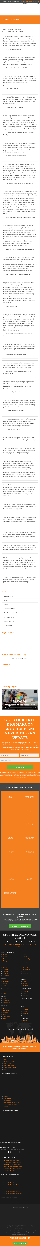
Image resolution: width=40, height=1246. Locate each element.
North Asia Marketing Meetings (12, 1185)
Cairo (4, 998)
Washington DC (27, 973)
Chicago (5, 961)
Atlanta (5, 955)
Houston (5, 971)
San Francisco (26, 969)
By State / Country (26, 941)
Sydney (24, 1025)
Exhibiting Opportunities (10, 1105)
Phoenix (25, 965)
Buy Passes (7, 1096)
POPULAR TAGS (8, 1158)
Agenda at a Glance (9, 1061)
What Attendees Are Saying (14, 654)
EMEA (4, 1014)
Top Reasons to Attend (11, 613)
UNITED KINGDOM (26, 998)
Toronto (25, 983)
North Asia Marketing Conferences (13, 1169)
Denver (5, 965)
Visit (4, 591)
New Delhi (25, 1009)
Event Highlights (9, 686)
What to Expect (8, 1063)
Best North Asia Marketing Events (13, 1164)
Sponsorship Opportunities (11, 1102)
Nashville (25, 957)
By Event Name (11, 941)
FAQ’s (5, 1069)
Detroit (5, 967)
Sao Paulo (25, 995)
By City (18, 941)
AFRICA (3, 996)
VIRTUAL (4, 1006)
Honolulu (5, 969)
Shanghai (25, 1011)
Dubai (4, 991)
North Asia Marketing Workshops (13, 1193)
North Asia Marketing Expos (11, 1171)
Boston (5, 957)
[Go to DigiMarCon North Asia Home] (7, 10)
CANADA (23, 979)
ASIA (22, 1006)
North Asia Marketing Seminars (12, 1189)
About (6, 600)
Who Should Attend (10, 609)
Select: (4, 941)
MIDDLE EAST (5, 988)
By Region (34, 941)
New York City (26, 959)
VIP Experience (9, 617)
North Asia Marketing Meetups (12, 1187)
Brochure (6, 664)
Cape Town (6, 1000)
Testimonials (8, 625)
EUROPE (4, 979)
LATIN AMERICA (26, 988)
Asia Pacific (6, 1010)
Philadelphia (26, 963)
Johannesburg (6, 1003)
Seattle (24, 971)
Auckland (25, 1020)
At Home (5, 1012)
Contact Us (7, 1107)
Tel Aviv (5, 993)
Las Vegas (5, 973)
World (4, 1018)
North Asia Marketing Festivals (12, 1183)
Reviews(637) (31, 3)
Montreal (25, 981)
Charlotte (5, 959)
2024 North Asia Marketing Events (13, 1162)
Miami (24, 955)
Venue (6, 605)
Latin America (6, 1016)
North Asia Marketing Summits (12, 1191)
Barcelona (5, 983)
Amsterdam (6, 981)
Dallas (4, 963)
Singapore (25, 1013)
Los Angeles (6, 975)
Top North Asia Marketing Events (13, 1166)
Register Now (8, 596)
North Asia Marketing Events (11, 1160)
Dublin (5, 985)
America (5, 1008)
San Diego (25, 967)
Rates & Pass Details (9, 1098)
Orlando (25, 961)
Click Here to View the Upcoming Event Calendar (20, 945)
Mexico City (26, 991)
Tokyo (24, 1015)
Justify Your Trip (9, 621)
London (25, 1001)
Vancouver (25, 985)
